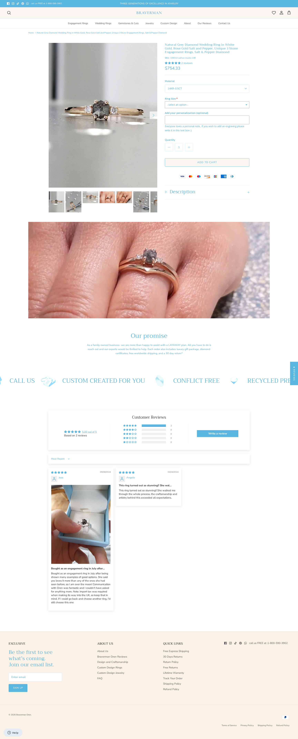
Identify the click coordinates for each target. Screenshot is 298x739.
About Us (102, 651)
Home (31, 32)
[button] (173, 63)
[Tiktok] (18, 3)
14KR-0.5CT (175, 88)
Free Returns (170, 667)
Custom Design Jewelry (110, 673)
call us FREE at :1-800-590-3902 (46, 3)
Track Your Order (172, 678)
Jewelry (150, 23)
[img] (59, 472)
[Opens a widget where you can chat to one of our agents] (12, 733)
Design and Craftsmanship (112, 662)
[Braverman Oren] (149, 13)
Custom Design (169, 23)
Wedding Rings (103, 23)
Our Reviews (204, 23)
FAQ (99, 678)
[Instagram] (13, 3)
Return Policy (170, 662)
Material (170, 81)
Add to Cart (207, 162)
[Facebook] (8, 3)
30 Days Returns (172, 656)
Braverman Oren (23, 714)
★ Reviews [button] (294, 373)
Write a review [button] (217, 433)
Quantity (170, 140)
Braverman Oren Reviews (112, 656)
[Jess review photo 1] (81, 524)
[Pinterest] (22, 3)
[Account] (281, 13)
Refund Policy (171, 689)
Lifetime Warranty (173, 673)
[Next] (153, 115)
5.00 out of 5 (89, 432)
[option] (103, 115)
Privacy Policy (247, 725)
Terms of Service (229, 725)
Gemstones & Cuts (128, 23)
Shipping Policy (172, 683)
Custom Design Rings (109, 667)
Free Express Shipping (176, 651)
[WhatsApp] (27, 3)
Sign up (18, 687)
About (187, 23)
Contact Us (224, 23)
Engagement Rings (78, 23)
